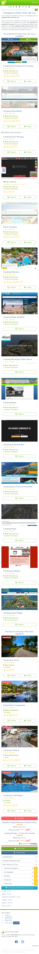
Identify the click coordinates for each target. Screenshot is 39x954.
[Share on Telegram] (22, 6)
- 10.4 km (7, 902)
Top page (34, 945)
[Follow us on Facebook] (16, 942)
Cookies (16, 923)
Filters (11, 39)
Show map (20, 848)
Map (30, 39)
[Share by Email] (25, 6)
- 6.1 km (6, 891)
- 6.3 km (6, 894)
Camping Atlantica (11, 272)
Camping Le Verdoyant (13, 795)
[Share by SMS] (29, 6)
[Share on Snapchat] (19, 6)
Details (28, 81)
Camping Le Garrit (11, 660)
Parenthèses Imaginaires (14, 705)
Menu (34, 2)
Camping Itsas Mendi (12, 111)
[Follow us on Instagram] (23, 942)
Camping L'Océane (11, 750)
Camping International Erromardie (18, 66)
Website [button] (13, 81)
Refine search (20, 853)
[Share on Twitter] (16, 6)
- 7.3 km (11, 897)
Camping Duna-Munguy (13, 137)
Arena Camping (10, 227)
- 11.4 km (6, 905)
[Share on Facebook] (13, 6)
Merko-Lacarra (9, 182)
